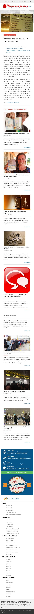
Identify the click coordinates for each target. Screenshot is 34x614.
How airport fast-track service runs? (14, 352)
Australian (9, 559)
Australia (8, 587)
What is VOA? (9, 540)
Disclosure (9, 505)
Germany (8, 594)
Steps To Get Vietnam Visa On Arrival (14, 391)
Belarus (8, 589)
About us (8, 520)
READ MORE (27, 147)
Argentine (9, 561)
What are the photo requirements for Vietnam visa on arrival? (17, 427)
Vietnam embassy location (13, 547)
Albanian (8, 566)
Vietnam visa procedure (12, 533)
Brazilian (8, 573)
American (8, 564)
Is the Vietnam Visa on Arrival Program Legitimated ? (15, 212)
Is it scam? (9, 554)
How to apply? (10, 538)
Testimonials (9, 526)
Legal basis (9, 508)
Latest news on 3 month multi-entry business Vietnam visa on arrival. (17, 175)
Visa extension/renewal (12, 529)
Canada (8, 585)
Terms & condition (11, 512)
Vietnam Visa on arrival (13, 102)
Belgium (8, 596)
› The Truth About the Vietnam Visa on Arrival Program (18, 51)
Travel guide (9, 524)
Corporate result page (10, 315)
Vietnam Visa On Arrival (10, 35)
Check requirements (11, 545)
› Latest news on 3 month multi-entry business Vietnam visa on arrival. (16, 47)
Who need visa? (10, 543)
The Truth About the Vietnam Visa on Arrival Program (16, 247)
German (8, 575)
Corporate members (11, 550)
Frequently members (11, 552)
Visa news (9, 522)
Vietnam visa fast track (12, 531)
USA (7, 580)
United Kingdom (10, 591)
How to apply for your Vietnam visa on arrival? (17, 133)
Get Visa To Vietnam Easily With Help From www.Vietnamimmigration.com (16, 295)
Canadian (8, 568)
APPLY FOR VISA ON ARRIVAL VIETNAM (17, 472)
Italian (8, 570)
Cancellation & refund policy (13, 514)
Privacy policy (10, 510)
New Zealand (9, 582)
